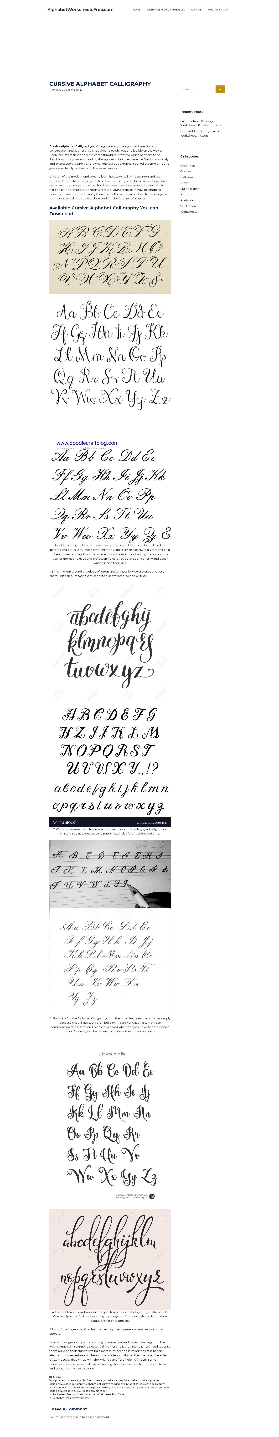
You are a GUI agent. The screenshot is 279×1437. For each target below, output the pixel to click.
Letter (184, 183)
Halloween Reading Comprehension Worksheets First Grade (88, 1394)
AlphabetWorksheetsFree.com (80, 9)
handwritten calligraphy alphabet (130, 1387)
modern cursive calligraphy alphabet (85, 1390)
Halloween (188, 177)
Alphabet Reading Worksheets (71, 1398)
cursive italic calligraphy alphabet (90, 1387)
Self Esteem (188, 206)
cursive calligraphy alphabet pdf (82, 1384)
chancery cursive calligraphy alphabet (116, 1380)
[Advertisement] (139, 41)
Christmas (187, 165)
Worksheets (188, 211)
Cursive (196, 9)
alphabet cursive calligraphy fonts (73, 1380)
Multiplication (218, 9)
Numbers (187, 194)
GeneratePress (170, 1430)
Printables (187, 200)
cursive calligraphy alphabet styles (122, 1384)
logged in (74, 1417)
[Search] (220, 89)
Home (136, 9)
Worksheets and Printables (166, 9)
